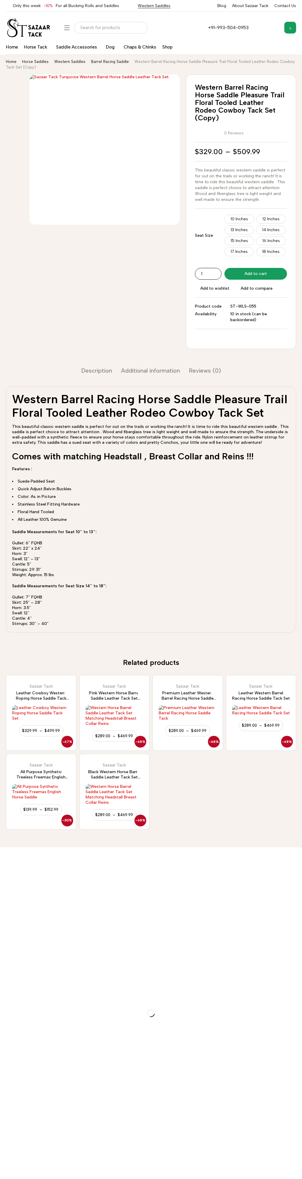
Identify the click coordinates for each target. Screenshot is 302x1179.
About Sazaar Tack (250, 5)
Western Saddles (154, 5)
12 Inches (271, 218)
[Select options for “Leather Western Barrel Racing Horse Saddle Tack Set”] (261, 725)
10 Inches (239, 218)
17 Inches (239, 251)
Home (11, 61)
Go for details (14, 890)
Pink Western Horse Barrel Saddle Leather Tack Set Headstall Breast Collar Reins (114, 698)
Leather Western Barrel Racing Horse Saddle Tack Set (261, 696)
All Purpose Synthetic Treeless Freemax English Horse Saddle (41, 777)
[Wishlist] (275, 28)
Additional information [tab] (150, 370)
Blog (221, 5)
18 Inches (271, 251)
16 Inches (271, 240)
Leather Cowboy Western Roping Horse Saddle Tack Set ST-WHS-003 (41, 698)
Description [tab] (96, 370)
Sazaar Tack (41, 686)
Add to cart (255, 273)
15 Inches (239, 240)
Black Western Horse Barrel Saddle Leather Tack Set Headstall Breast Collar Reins (114, 777)
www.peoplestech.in (65, 1169)
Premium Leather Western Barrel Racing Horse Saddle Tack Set (188, 698)
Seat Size (204, 235)
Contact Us (285, 5)
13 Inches (239, 229)
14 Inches (271, 229)
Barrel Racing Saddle (110, 61)
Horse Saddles (35, 61)
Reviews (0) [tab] (205, 370)
